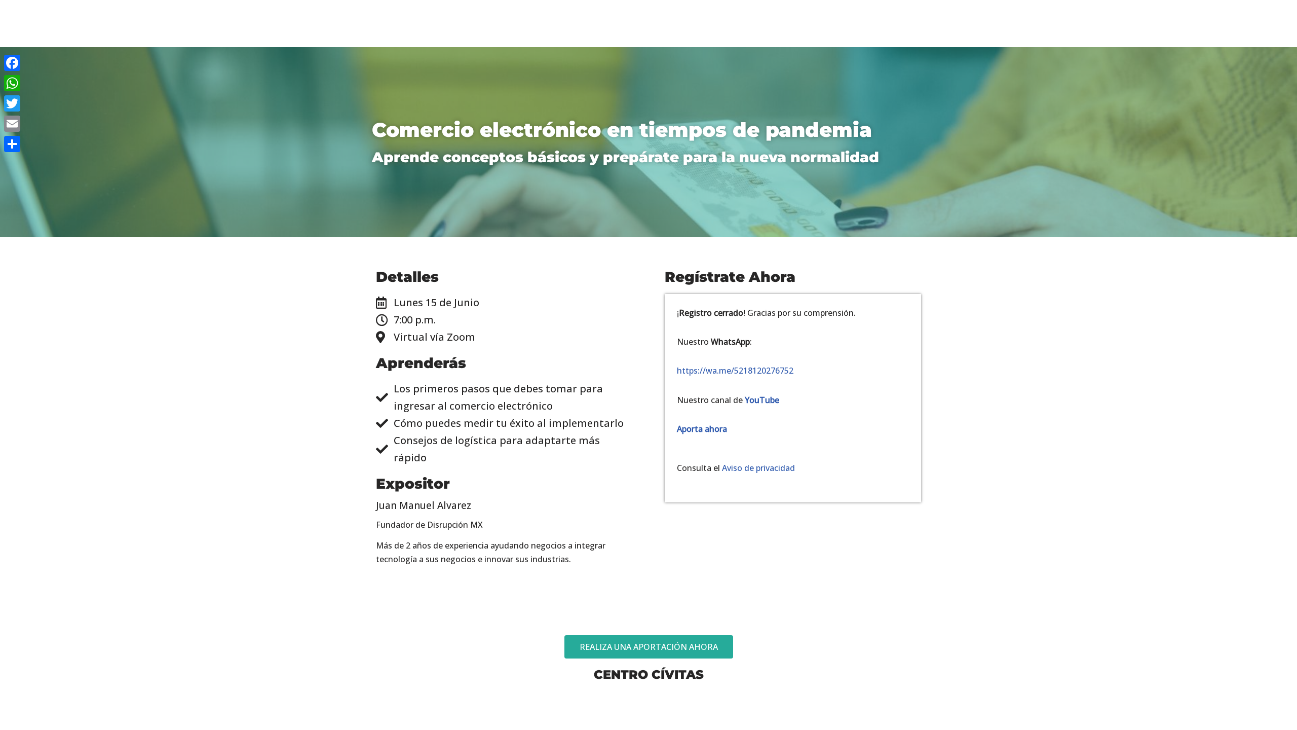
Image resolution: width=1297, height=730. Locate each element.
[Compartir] (12, 144)
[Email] (12, 124)
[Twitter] (12, 103)
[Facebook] (12, 63)
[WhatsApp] (12, 83)
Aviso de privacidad (758, 467)
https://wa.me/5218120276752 (735, 370)
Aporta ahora (702, 428)
